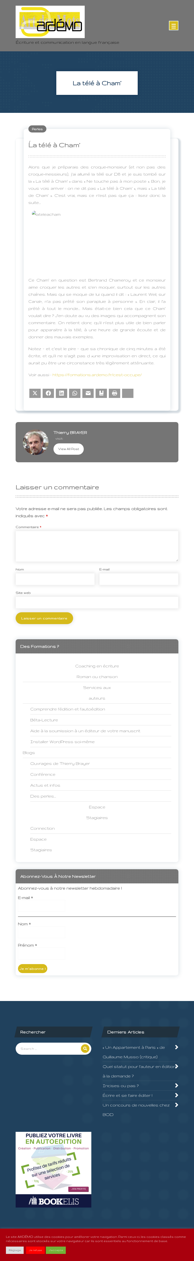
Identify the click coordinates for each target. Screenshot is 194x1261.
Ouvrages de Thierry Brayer (60, 763)
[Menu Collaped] (173, 25)
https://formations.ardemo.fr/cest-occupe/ (97, 374)
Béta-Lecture (44, 720)
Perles (37, 129)
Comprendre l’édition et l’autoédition (67, 709)
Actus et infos (45, 785)
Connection (42, 828)
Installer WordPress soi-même (62, 741)
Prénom (27, 945)
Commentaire (28, 527)
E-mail (104, 569)
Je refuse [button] (35, 1250)
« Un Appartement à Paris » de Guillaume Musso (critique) (134, 1052)
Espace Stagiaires (41, 844)
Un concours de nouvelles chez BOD (136, 1110)
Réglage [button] (15, 1250)
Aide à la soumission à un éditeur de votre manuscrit (85, 730)
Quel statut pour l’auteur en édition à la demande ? (139, 1071)
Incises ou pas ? (121, 1085)
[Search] (85, 1048)
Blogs (29, 752)
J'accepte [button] (56, 1250)
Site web (23, 593)
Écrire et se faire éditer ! (127, 1095)
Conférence (42, 774)
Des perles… (43, 796)
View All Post (68, 449)
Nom (20, 569)
